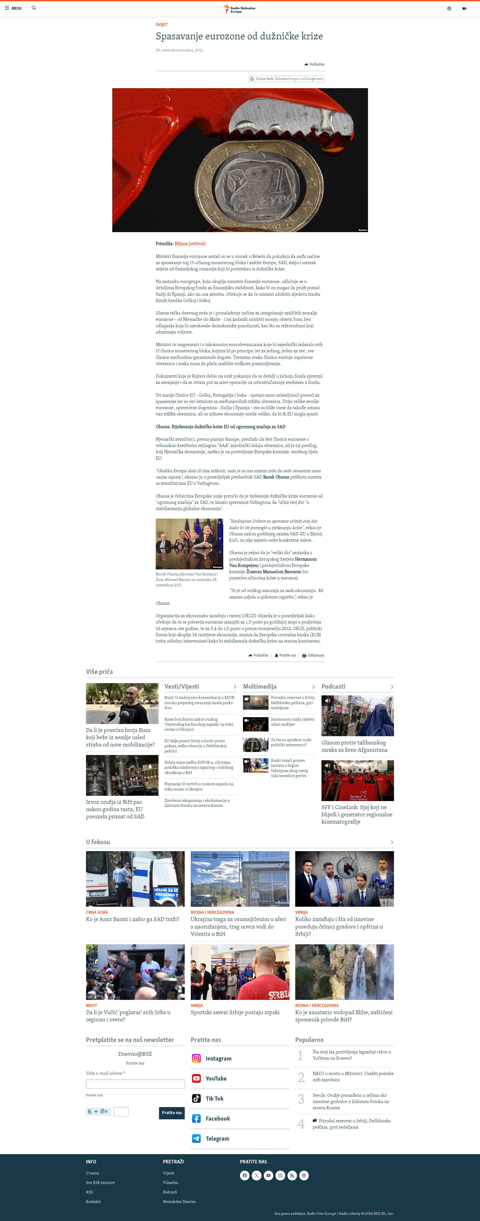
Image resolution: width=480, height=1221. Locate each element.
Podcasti (333, 687)
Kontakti (93, 1202)
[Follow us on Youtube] (268, 1175)
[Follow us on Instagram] (280, 1175)
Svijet (162, 25)
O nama (92, 1173)
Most (91, 1006)
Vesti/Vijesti (181, 687)
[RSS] (292, 1175)
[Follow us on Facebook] (245, 1175)
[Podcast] (449, 8)
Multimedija (260, 687)
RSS (89, 1193)
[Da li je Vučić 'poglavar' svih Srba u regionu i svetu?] (135, 972)
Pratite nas (172, 1113)
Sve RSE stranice (100, 1183)
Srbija (301, 912)
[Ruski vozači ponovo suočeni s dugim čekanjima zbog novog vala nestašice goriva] (255, 765)
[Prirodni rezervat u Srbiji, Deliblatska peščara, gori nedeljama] (255, 702)
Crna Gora (97, 912)
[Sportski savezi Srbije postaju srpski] (240, 972)
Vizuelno (170, 1183)
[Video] (464, 8)
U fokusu (98, 842)
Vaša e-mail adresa (105, 1074)
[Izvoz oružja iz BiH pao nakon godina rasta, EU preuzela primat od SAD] (122, 775)
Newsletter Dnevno (179, 1202)
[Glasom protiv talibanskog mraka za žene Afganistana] (358, 715)
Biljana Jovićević (190, 244)
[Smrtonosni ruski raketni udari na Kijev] (255, 724)
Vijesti (168, 1173)
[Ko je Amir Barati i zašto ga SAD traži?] (135, 879)
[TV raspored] (304, 1175)
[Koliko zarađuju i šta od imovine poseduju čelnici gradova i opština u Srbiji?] (344, 879)
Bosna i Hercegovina (212, 912)
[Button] (314, 64)
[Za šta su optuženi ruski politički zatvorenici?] (255, 745)
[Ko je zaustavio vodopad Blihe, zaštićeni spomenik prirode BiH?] (344, 972)
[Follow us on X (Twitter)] (256, 1175)
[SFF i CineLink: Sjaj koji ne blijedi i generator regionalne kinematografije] (358, 780)
